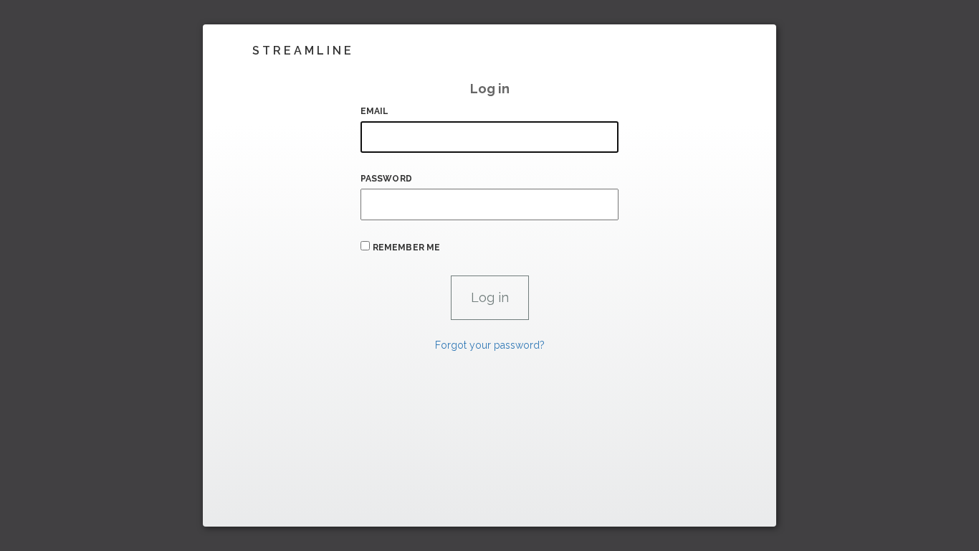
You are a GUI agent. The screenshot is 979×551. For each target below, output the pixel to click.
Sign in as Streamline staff (279, 509)
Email (374, 111)
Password (386, 179)
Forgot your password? (490, 345)
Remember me (406, 247)
